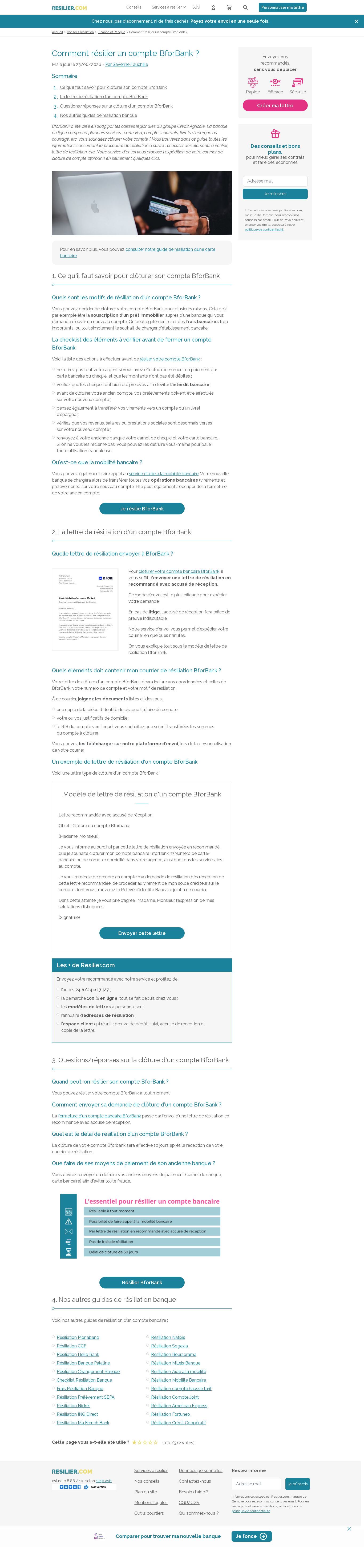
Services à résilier (151, 1470)
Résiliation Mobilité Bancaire (178, 1380)
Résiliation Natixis (168, 1337)
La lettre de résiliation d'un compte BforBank (104, 96)
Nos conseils (146, 1481)
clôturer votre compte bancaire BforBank (179, 571)
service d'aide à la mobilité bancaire (164, 473)
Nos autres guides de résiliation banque (98, 115)
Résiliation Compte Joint (175, 1397)
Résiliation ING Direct (77, 1414)
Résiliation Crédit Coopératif (178, 1422)
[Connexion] (213, 7)
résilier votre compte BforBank (170, 359)
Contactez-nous (195, 1481)
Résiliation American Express (179, 1405)
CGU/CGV (189, 1502)
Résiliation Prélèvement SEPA (86, 1397)
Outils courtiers (149, 1513)
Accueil (57, 32)
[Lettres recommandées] (229, 7)
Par (126, 64)
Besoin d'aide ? (193, 1491)
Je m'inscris (275, 193)
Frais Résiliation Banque (80, 1388)
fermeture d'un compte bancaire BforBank (99, 1115)
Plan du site (145, 1491)
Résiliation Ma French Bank (83, 1422)
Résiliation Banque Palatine (83, 1363)
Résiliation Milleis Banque (175, 1363)
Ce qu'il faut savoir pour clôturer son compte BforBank (113, 87)
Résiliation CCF (71, 1345)
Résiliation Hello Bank (78, 1354)
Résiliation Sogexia (169, 1345)
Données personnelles (201, 1470)
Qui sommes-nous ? (199, 1513)
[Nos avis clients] (84, 1486)
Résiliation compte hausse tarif (181, 1388)
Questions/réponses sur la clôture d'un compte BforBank (116, 106)
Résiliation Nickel (73, 1405)
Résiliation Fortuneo (170, 1414)
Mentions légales (151, 1502)
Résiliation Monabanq (78, 1337)
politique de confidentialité (264, 229)
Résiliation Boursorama (173, 1354)
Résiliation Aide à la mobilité (178, 1371)
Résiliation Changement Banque (88, 1371)
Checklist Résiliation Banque (84, 1380)
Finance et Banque (111, 32)
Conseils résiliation (80, 32)
